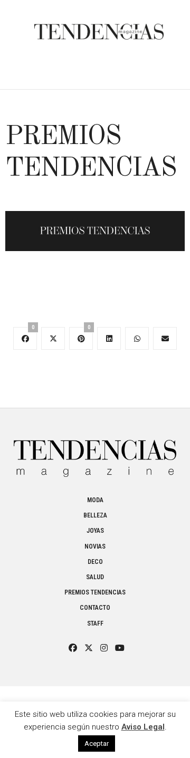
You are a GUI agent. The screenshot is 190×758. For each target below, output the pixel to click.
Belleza (95, 515)
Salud (95, 577)
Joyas (95, 530)
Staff (95, 623)
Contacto (95, 607)
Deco (95, 561)
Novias (95, 546)
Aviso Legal (143, 727)
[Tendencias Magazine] (99, 26)
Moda (95, 500)
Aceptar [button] (96, 743)
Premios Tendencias (95, 592)
